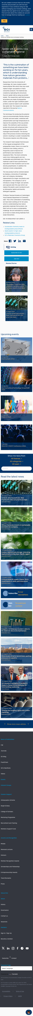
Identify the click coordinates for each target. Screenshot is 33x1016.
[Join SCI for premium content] (5, 604)
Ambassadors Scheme (8, 800)
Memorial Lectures (7, 849)
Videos (3, 773)
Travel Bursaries (6, 878)
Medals (3, 843)
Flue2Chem (4, 762)
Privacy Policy (8, 996)
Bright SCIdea (5, 806)
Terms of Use (20, 991)
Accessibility (6, 991)
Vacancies (4, 921)
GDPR (20, 996)
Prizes (3, 884)
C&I (2, 745)
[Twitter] (3, 948)
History (3, 904)
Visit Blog (13, 247)
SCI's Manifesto (5, 768)
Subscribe (5, 958)
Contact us (4, 916)
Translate (15, 974)
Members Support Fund (8, 829)
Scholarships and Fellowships (10, 866)
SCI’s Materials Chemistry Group (15, 235)
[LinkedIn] (8, 948)
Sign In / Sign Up (6, 933)
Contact (13, 958)
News (7, 35)
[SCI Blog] (22, 948)
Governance (5, 910)
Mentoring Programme (8, 817)
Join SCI (16, 258)
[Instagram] (13, 948)
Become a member (7, 939)
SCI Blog (3, 756)
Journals (3, 751)
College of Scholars (7, 811)
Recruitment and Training (9, 823)
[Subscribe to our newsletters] (5, 593)
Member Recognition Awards (10, 861)
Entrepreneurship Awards (9, 872)
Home (2, 35)
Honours (3, 855)
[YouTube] (27, 948)
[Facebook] (17, 948)
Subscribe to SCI (16, 252)
